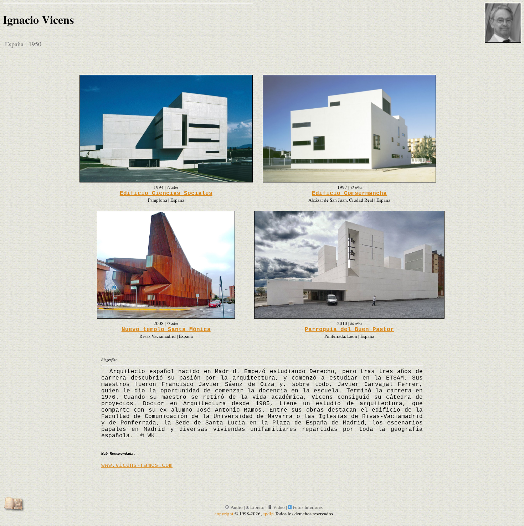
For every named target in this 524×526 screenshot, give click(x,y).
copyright (224, 513)
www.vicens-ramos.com (137, 465)
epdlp (268, 513)
